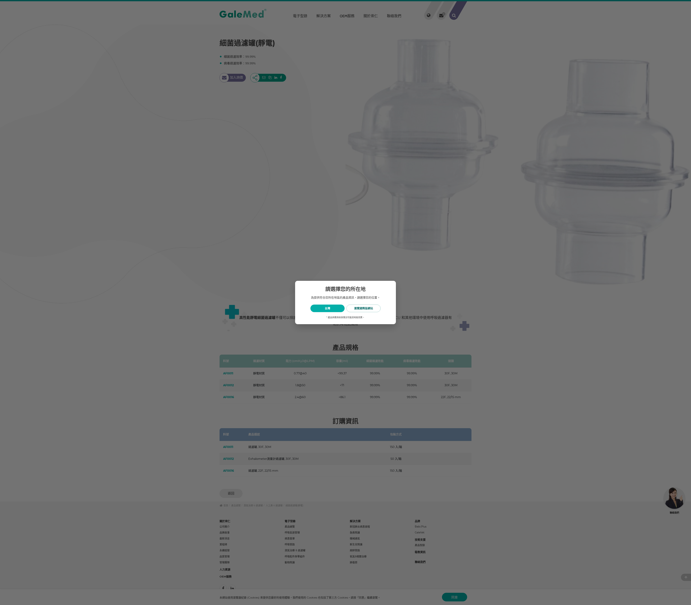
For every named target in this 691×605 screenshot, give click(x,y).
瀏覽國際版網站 (363, 308)
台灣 (327, 308)
